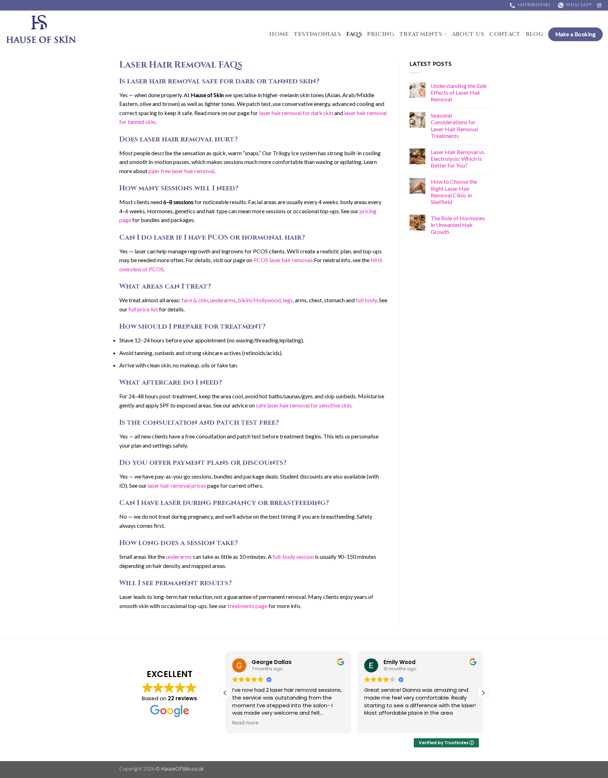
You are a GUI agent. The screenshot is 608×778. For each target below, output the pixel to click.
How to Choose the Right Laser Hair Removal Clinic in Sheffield (454, 191)
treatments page (247, 605)
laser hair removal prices (177, 485)
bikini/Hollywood (259, 300)
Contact (504, 34)
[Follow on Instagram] (599, 5)
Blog (534, 34)
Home (279, 34)
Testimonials (317, 34)
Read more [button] (245, 723)
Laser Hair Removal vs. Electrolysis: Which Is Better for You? (458, 158)
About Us (468, 34)
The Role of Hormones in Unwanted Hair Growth (458, 225)
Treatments (420, 34)
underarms (223, 300)
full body (366, 300)
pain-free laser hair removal (181, 170)
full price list (143, 309)
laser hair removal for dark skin (296, 112)
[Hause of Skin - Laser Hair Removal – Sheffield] (41, 30)
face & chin (195, 300)
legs (288, 300)
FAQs (354, 34)
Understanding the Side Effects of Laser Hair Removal (459, 92)
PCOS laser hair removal (282, 260)
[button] (483, 693)
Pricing (380, 34)
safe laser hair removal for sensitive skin (303, 405)
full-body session (293, 556)
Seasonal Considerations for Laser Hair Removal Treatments (454, 125)
